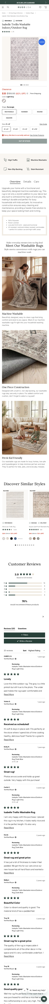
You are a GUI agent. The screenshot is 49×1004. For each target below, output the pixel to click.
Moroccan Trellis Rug (8, 527)
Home (4, 13)
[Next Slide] (43, 617)
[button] (8, 31)
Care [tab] (36, 181)
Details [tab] (27, 181)
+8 (20, 538)
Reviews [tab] (9, 629)
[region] (24, 617)
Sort (25, 650)
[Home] (24, 7)
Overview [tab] (15, 181)
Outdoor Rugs (30, 13)
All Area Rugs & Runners (16, 13)
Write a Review (29, 641)
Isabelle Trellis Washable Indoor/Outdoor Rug (15, 16)
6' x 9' (25, 129)
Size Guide (43, 124)
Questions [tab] (22, 629)
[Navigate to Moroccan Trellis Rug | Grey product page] (15, 505)
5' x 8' (15, 129)
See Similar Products (37, 135)
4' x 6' (6, 129)
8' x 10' (34, 129)
